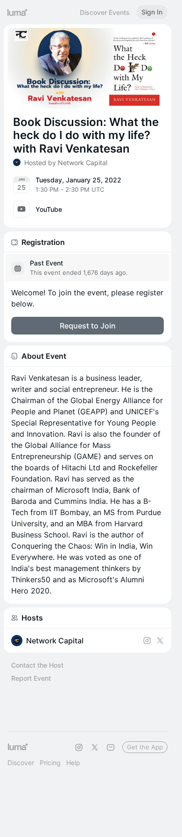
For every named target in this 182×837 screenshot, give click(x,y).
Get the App (145, 747)
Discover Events (105, 12)
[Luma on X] (95, 747)
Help (73, 763)
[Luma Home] (17, 12)
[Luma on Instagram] (79, 747)
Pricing (50, 763)
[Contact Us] (111, 747)
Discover (20, 763)
